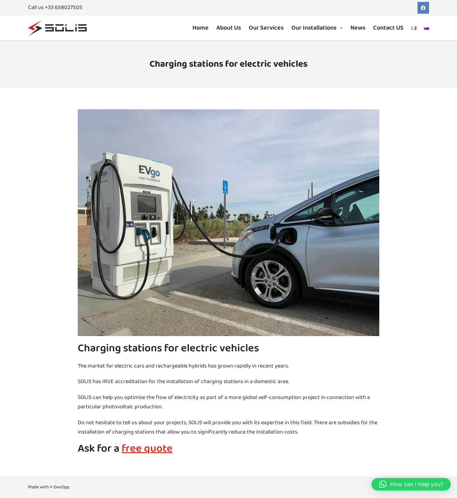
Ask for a (125, 449)
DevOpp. (61, 487)
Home (200, 28)
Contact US (388, 28)
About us (228, 28)
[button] (411, 484)
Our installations (313, 28)
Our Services (266, 28)
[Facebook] (423, 8)
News (357, 28)
